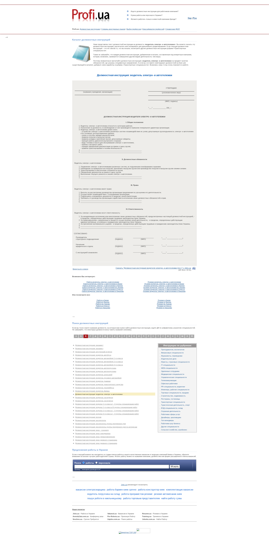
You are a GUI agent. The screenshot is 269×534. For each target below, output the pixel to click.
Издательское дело (168, 359)
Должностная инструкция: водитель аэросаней (93, 375)
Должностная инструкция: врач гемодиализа (92, 433)
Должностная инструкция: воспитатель (90, 420)
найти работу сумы (171, 498)
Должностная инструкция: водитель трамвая (93, 381)
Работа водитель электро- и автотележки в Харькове (103, 291)
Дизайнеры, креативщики (171, 417)
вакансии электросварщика (90, 489)
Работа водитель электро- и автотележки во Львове (102, 287)
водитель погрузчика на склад (103, 494)
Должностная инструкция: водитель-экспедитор (94, 397)
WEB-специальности (169, 368)
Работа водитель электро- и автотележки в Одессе (103, 289)
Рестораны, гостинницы (170, 399)
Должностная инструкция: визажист (89, 345)
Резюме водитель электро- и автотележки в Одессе (164, 289)
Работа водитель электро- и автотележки (103, 282)
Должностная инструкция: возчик (88, 417)
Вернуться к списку (80, 269)
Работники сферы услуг (170, 414)
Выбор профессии (134, 29)
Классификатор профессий (153, 29)
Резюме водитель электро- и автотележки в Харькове (164, 291)
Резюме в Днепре (164, 302)
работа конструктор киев (151, 489)
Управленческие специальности (174, 377)
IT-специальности (168, 365)
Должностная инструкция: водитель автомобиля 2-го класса (99, 362)
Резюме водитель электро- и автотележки (164, 282)
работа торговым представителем (141, 498)
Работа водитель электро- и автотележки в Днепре (103, 286)
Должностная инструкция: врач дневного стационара (96, 440)
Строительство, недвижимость (173, 396)
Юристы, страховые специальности (175, 362)
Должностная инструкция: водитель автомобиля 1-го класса (99, 358)
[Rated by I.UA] (143, 532)
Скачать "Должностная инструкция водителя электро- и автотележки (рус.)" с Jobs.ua (153, 268)
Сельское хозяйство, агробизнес (174, 430)
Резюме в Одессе (164, 306)
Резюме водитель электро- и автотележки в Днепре (164, 286)
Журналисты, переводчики (171, 356)
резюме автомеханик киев (168, 494)
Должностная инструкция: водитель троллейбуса (94, 388)
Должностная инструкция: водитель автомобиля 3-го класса (99, 365)
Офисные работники (169, 383)
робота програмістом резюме (136, 494)
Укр (189, 18)
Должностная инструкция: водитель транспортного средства (99, 384)
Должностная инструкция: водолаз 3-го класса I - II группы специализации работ (107, 414)
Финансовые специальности (172, 353)
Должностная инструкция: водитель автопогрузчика (95, 368)
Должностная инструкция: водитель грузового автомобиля (98, 378)
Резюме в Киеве (164, 300)
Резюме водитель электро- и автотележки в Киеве (164, 284)
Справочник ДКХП (172, 29)
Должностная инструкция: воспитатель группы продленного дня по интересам (106, 427)
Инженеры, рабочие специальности (175, 390)
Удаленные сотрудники (170, 371)
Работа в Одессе (103, 306)
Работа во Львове (103, 304)
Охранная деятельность (170, 411)
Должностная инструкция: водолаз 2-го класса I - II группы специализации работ (107, 411)
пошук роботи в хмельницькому (104, 498)
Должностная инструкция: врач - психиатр (92, 430)
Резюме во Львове (164, 304)
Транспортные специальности (173, 402)
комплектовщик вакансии (179, 489)
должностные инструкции (147, 11)
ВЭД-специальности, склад (172, 408)
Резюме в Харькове (164, 308)
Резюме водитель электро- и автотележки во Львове (164, 287)
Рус (195, 18)
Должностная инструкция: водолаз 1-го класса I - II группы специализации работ (107, 404)
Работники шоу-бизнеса (170, 423)
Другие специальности (170, 427)
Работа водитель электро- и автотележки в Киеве (102, 284)
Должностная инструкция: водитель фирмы (92, 391)
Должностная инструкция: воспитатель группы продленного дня (100, 424)
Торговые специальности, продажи (175, 393)
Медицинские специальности (172, 374)
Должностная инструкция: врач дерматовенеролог (95, 437)
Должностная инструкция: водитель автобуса (93, 355)
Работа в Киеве (103, 300)
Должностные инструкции (90, 29)
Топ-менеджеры (167, 420)
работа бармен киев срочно (121, 489)
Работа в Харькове (102, 308)
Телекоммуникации (168, 380)
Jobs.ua (124, 485)
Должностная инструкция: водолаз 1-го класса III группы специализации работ (106, 407)
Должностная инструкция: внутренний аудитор (93, 352)
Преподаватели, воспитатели (172, 350)
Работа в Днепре (102, 302)
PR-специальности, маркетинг (173, 387)
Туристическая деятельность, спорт (175, 405)
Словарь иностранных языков (113, 29)
